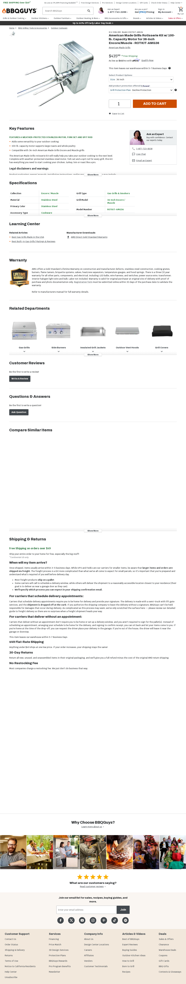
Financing (54, 939)
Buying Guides (129, 950)
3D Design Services (58, 950)
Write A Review (19, 378)
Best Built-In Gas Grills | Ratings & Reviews (33, 241)
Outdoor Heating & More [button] (87, 18)
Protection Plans (57, 955)
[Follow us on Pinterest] (104, 920)
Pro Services (107, 3)
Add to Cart (154, 103)
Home (11, 28)
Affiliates (89, 955)
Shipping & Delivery (15, 950)
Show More (92, 175)
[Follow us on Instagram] (93, 920)
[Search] (89, 11)
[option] (12, 36)
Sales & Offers (166, 939)
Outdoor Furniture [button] (62, 18)
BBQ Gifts (164, 966)
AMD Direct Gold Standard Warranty (89, 237)
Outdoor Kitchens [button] (39, 18)
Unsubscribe (11, 977)
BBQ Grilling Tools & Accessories (32, 28)
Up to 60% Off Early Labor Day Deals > (93, 23)
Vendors (88, 960)
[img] (61, 75)
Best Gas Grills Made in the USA (28, 237)
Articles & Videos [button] (153, 18)
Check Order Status (159, 3)
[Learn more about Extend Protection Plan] (175, 90)
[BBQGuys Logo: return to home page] (21, 11)
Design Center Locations (126, 3)
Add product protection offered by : (129, 86)
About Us (88, 939)
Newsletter (54, 971)
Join (123, 909)
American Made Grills (119, 47)
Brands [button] (136, 18)
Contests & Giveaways (170, 971)
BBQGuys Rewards (58, 960)
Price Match (55, 944)
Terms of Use (11, 960)
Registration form (83, 282)
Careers (88, 950)
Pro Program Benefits (60, 966)
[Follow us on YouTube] (82, 920)
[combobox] (141, 79)
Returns (9, 955)
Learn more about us (91, 826)
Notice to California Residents (20, 966)
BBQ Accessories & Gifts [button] (115, 18)
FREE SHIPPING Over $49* (17, 2)
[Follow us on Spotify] (125, 920)
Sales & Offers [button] (174, 18)
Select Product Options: (120, 75)
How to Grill (128, 960)
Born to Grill (128, 966)
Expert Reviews (130, 944)
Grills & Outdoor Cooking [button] (14, 18)
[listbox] (12, 35)
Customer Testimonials (96, 966)
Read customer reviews (92, 886)
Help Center (11, 971)
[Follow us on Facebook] (60, 920)
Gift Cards (144, 3)
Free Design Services (90, 3)
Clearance (164, 944)
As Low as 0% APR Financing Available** (61, 3)
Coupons (163, 955)
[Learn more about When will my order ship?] (169, 68)
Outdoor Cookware (59, 28)
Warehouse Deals (167, 950)
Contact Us (10, 939)
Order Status (11, 944)
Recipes (126, 971)
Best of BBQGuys (130, 939)
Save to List (118, 113)
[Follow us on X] (71, 920)
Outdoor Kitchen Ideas (133, 955)
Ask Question (18, 412)
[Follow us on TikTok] (114, 920)
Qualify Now (147, 60)
